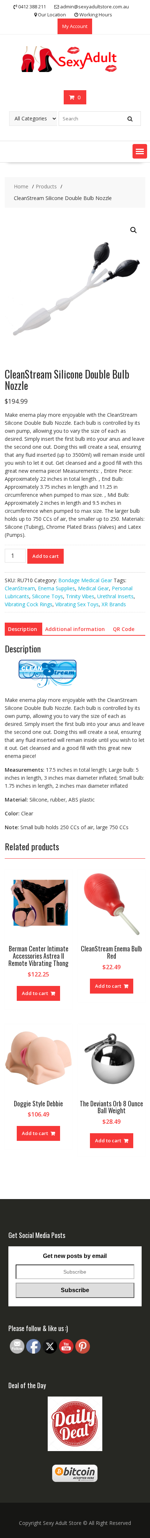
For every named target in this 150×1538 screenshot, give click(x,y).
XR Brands (114, 604)
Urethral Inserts (115, 596)
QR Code (123, 629)
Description (22, 629)
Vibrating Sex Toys (77, 604)
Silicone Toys (47, 596)
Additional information (75, 629)
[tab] (22, 629)
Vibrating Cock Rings (28, 604)
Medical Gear (93, 588)
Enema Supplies (56, 588)
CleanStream (20, 588)
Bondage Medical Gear (85, 580)
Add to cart (45, 556)
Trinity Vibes (80, 596)
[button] (140, 151)
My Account (74, 26)
